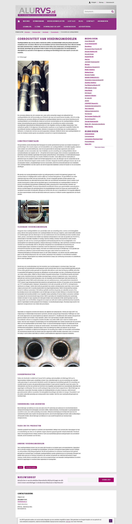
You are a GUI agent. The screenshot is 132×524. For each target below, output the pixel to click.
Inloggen (93, 2)
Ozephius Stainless (90, 82)
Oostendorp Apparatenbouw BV (94, 80)
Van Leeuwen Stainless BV (92, 116)
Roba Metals (88, 90)
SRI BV (87, 101)
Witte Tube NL (89, 126)
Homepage (27, 32)
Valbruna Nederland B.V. (92, 111)
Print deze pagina (31, 467)
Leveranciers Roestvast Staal (93, 139)
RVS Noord (88, 93)
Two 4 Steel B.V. (89, 108)
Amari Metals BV (90, 41)
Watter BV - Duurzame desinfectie (95, 124)
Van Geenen (88, 114)
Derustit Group (89, 54)
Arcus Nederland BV (91, 43)
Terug (20, 467)
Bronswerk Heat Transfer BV (93, 49)
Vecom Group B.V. (90, 119)
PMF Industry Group (91, 88)
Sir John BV (88, 98)
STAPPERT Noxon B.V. (91, 103)
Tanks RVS (88, 144)
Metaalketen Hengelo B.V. (92, 67)
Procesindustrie (55, 32)
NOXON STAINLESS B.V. (92, 77)
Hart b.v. (87, 59)
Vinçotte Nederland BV (91, 121)
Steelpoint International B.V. (93, 106)
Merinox (87, 64)
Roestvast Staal (36, 32)
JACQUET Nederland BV (92, 62)
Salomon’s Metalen (90, 95)
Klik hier (68, 521)
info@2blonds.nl (22, 501)
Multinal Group (89, 72)
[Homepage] (67, 11)
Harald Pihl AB (89, 56)
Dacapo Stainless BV (91, 51)
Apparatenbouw (89, 134)
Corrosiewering (89, 136)
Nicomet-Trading (90, 75)
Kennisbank (45, 32)
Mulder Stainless (90, 69)
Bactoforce (88, 46)
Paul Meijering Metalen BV (92, 85)
